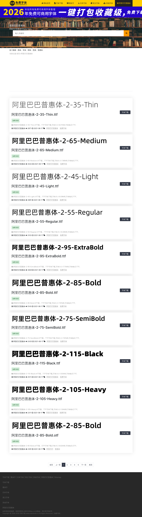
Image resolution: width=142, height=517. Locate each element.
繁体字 (71, 3)
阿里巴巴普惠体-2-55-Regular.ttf (37, 221)
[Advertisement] (71, 73)
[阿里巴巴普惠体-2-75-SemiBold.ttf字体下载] (71, 319)
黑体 (19, 50)
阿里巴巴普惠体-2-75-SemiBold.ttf (38, 327)
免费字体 (63, 128)
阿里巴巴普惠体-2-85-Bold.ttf (35, 293)
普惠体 (40, 50)
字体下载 (59, 3)
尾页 (90, 465)
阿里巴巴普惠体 (124, 3)
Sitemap (57, 477)
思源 (34, 50)
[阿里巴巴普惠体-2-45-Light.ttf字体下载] (71, 177)
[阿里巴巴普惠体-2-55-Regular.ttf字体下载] (71, 213)
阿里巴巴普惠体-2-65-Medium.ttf (37, 150)
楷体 (29, 50)
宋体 (24, 50)
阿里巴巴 (49, 449)
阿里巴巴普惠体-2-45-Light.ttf (35, 186)
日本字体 (83, 3)
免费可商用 (16, 120)
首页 (18, 54)
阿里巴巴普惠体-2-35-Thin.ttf (35, 114)
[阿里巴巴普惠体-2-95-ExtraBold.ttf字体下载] (71, 248)
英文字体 (96, 3)
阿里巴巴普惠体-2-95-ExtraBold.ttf (39, 256)
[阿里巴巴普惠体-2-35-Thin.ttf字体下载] (71, 105)
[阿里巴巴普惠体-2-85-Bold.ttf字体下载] (71, 283)
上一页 (58, 465)
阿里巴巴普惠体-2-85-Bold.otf (35, 435)
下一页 (83, 465)
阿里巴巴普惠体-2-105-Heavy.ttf (37, 399)
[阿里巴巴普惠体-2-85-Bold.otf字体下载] (71, 426)
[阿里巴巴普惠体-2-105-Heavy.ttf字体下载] (71, 390)
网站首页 (46, 3)
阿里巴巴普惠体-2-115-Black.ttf (36, 363)
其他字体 (109, 3)
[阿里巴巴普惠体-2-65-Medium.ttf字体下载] (71, 141)
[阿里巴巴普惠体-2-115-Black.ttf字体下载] (71, 355)
